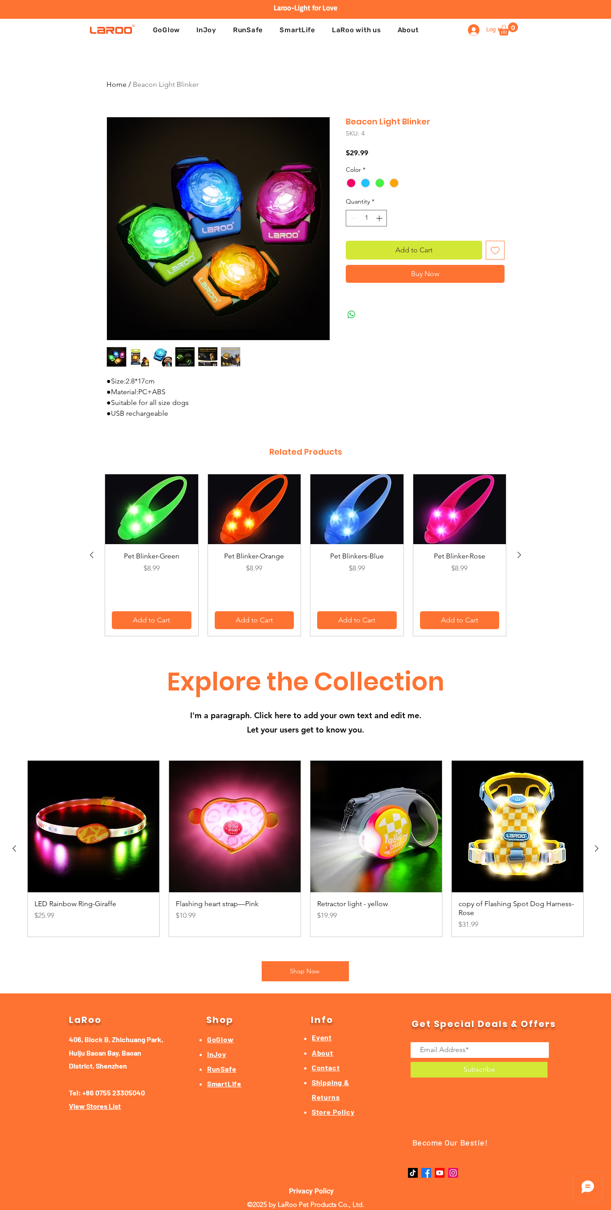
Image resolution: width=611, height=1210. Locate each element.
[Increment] (380, 218)
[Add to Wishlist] (495, 250)
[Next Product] (519, 555)
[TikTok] (413, 1173)
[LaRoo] (112, 29)
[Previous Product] (91, 555)
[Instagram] (453, 1173)
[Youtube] (440, 1173)
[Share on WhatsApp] (351, 314)
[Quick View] (151, 509)
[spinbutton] (366, 218)
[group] (305, 554)
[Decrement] (352, 218)
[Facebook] (426, 1173)
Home (116, 84)
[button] (356, 30)
